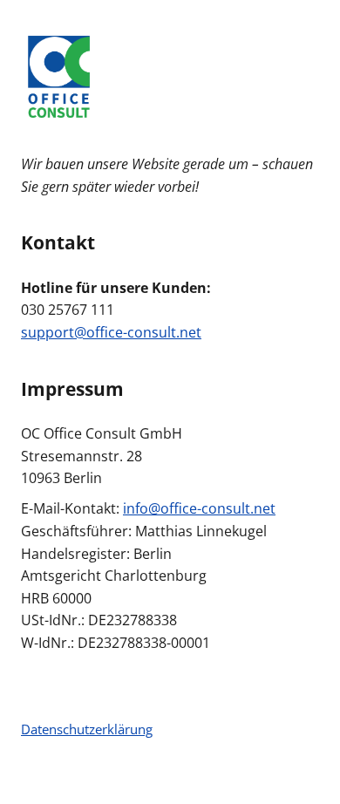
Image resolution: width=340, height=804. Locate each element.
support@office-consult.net (111, 332)
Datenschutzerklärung (87, 729)
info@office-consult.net (199, 508)
